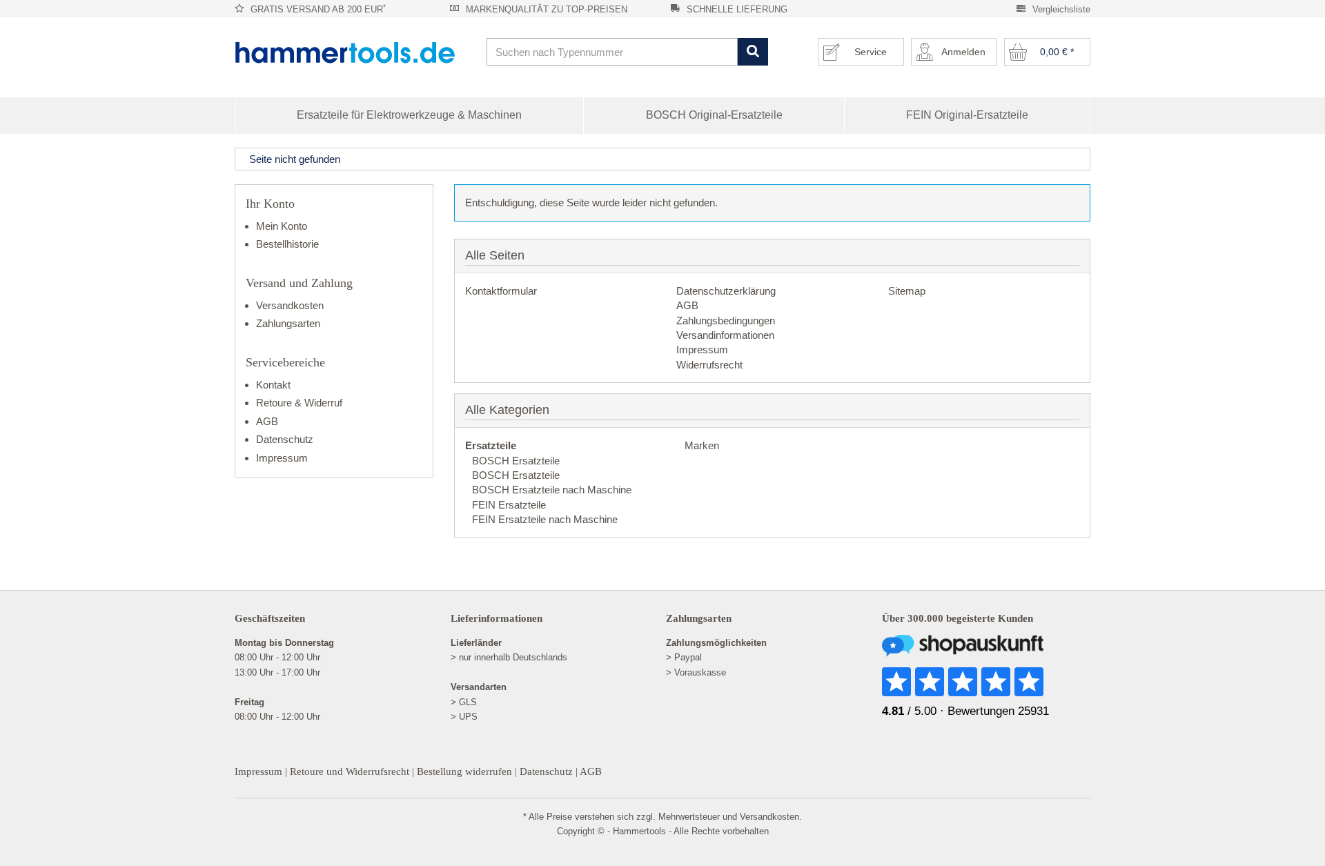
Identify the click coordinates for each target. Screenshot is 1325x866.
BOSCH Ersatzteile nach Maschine (551, 489)
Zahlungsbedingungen (725, 320)
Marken (700, 445)
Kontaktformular (501, 291)
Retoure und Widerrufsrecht (349, 771)
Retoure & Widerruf (299, 403)
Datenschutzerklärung (726, 291)
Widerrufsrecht (709, 365)
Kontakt (273, 385)
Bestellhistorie (287, 244)
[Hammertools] (355, 52)
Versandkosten (290, 305)
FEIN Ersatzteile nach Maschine (545, 519)
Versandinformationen (725, 335)
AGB (687, 305)
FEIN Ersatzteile (509, 505)
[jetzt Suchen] (752, 52)
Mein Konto (281, 226)
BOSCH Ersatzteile (516, 460)
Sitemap (906, 291)
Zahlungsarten (288, 323)
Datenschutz (284, 439)
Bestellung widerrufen (464, 771)
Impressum (702, 349)
